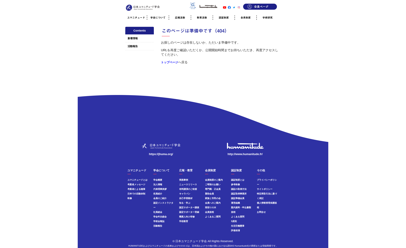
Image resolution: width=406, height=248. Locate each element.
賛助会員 (209, 193)
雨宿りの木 (210, 207)
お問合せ (261, 212)
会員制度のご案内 (214, 180)
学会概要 (157, 180)
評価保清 (235, 230)
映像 (130, 198)
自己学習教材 (186, 198)
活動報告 (133, 46)
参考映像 (235, 184)
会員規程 (209, 212)
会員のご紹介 (160, 198)
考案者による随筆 (136, 189)
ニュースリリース (188, 184)
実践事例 (183, 180)
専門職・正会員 (213, 189)
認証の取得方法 (239, 189)
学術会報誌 (158, 221)
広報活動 (180, 17)
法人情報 (157, 184)
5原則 (234, 221)
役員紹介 (157, 193)
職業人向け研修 (187, 216)
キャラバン (184, 193)
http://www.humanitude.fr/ (245, 154)
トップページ (169, 62)
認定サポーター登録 (189, 212)
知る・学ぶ (184, 203)
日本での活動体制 (136, 193)
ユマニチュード (136, 17)
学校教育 (183, 221)
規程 (233, 212)
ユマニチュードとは (137, 180)
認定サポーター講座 (189, 207)
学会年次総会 (160, 216)
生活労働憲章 (237, 226)
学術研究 (267, 17)
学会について (158, 17)
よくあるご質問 (213, 216)
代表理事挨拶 (160, 189)
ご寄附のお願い (213, 184)
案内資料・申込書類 (241, 207)
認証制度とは (237, 180)
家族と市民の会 (213, 198)
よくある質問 (237, 216)
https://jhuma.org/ (161, 154)
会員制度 (246, 17)
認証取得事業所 (239, 193)
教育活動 (202, 17)
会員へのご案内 (213, 203)
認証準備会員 (237, 198)
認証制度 (224, 17)
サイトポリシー (264, 189)
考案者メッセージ (136, 184)
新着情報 (133, 38)
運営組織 (235, 203)
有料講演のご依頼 (188, 189)
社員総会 (157, 212)
